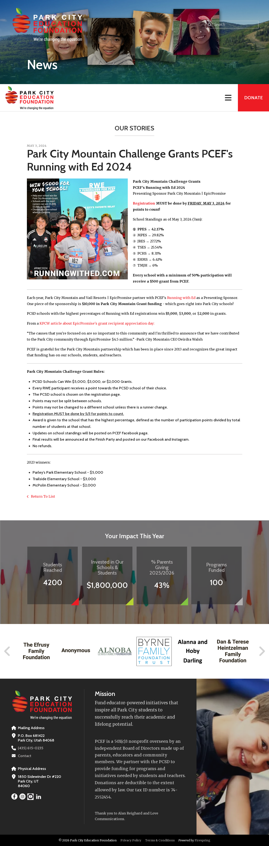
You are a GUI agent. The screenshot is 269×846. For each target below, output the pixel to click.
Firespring (202, 840)
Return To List (42, 496)
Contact (24, 755)
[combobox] (232, 24)
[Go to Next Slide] (262, 651)
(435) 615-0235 (30, 748)
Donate (253, 97)
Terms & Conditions (160, 840)
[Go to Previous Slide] (7, 651)
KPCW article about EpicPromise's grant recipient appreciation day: (97, 323)
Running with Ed (181, 298)
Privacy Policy (130, 840)
